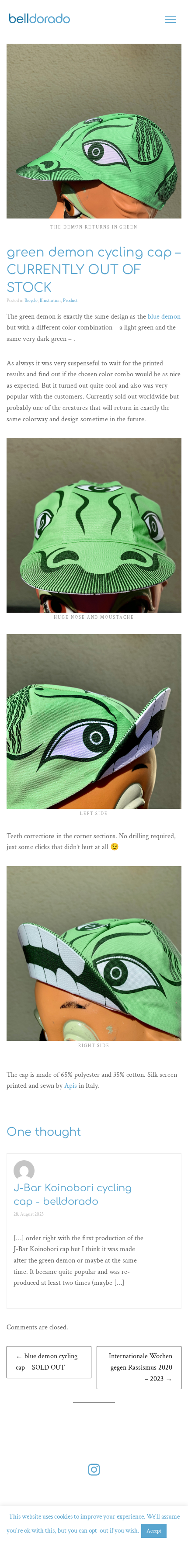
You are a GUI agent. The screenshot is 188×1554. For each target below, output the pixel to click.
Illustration (50, 300)
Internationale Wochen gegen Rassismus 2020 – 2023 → (140, 1367)
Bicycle (31, 300)
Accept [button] (153, 1531)
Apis (70, 1085)
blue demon (164, 316)
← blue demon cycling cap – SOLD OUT (46, 1362)
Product (70, 300)
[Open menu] (170, 19)
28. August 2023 (29, 1214)
